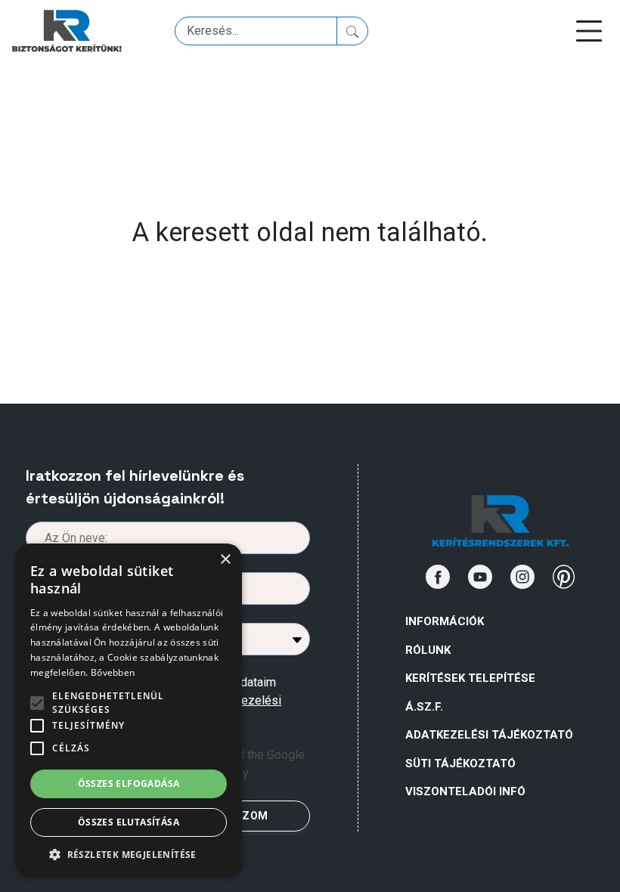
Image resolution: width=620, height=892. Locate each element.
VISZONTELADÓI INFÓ (465, 791)
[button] (128, 854)
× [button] (225, 559)
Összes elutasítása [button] (128, 822)
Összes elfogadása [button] (129, 783)
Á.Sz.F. (424, 707)
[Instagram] (522, 577)
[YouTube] (480, 577)
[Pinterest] (564, 577)
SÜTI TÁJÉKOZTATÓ (460, 763)
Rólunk (428, 650)
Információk (444, 621)
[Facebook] (438, 577)
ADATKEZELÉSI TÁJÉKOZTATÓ (489, 735)
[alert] (128, 710)
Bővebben (113, 672)
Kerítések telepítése (470, 678)
